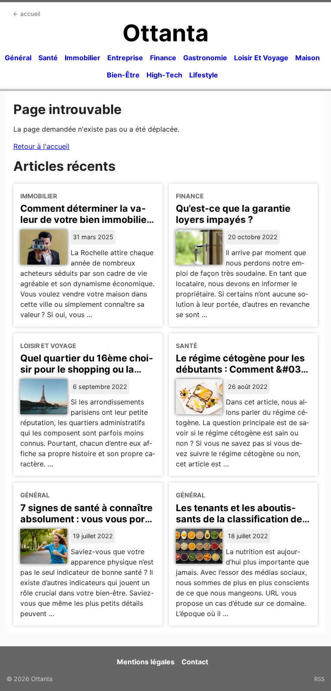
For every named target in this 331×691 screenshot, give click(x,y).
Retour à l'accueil (41, 146)
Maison (307, 57)
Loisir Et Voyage (261, 57)
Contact (194, 661)
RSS (319, 679)
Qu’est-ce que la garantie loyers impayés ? (233, 214)
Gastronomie (205, 57)
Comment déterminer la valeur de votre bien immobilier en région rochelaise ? (85, 219)
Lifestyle (203, 75)
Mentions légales (146, 661)
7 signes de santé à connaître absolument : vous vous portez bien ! (86, 519)
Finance (163, 57)
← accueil (26, 13)
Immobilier (82, 57)
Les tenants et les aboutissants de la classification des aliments (241, 519)
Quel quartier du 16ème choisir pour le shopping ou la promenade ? (86, 369)
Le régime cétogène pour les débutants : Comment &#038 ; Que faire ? (241, 369)
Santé (48, 57)
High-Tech (164, 75)
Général (18, 57)
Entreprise (125, 57)
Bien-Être (123, 75)
